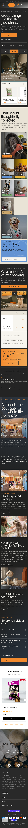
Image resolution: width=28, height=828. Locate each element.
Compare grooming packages (10, 364)
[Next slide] (18, 767)
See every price (22, 83)
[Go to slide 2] (13, 767)
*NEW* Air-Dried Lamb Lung (11, 709)
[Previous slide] (9, 767)
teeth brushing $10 (6, 345)
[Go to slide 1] (5, 726)
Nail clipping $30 (6, 337)
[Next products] (25, 701)
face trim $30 (15, 339)
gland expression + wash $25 (17, 345)
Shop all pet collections (14, 261)
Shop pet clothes (6, 611)
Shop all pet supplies (9, 35)
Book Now (11, 4)
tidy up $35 (5, 347)
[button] (14, 774)
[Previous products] (3, 701)
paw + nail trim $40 (7, 339)
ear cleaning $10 (6, 342)
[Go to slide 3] (15, 767)
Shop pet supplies (7, 515)
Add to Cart (14, 720)
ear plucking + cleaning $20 (16, 342)
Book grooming (6, 39)
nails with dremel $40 (15, 337)
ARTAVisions (20, 826)
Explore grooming (7, 566)
